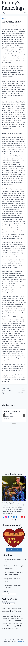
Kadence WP (20, 641)
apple (19, 608)
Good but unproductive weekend (22, 392)
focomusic (17, 618)
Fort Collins (9, 621)
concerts (4, 614)
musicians (4, 626)
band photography (5, 611)
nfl (8, 625)
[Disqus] (14, 451)
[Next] (24, 415)
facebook (4, 618)
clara (20, 611)
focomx (22, 618)
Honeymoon (4, 623)
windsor (8, 628)
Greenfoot (17, 621)
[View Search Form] (3, 12)
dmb (22, 614)
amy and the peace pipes (11, 608)
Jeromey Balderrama (9, 25)
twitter (4, 628)
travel (19, 626)
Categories (5, 591)
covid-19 (9, 614)
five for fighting (11, 618)
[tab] (12, 423)
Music (4, 18)
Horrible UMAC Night (6, 391)
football (3, 620)
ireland (10, 623)
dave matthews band (16, 614)
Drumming (13, 616)
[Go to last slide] (4, 415)
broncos (14, 611)
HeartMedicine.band (14, 550)
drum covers (5, 616)
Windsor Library (15, 628)
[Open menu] (24, 12)
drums (19, 616)
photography (13, 626)
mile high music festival (17, 623)
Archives (4, 601)
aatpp (3, 608)
